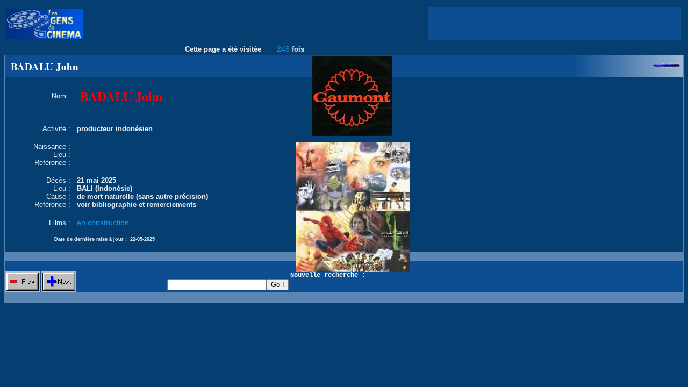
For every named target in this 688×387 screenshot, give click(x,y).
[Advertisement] (554, 24)
